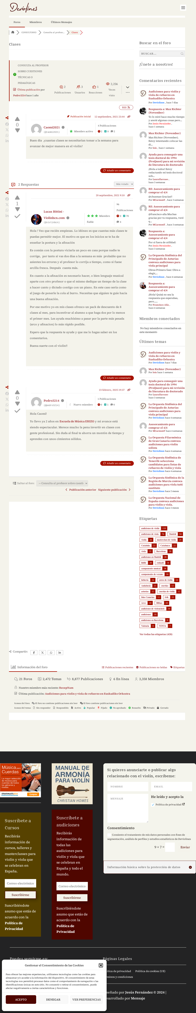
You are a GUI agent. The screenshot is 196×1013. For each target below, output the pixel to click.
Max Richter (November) (165, 133)
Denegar (53, 1000)
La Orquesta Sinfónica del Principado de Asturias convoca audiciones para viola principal (165, 260)
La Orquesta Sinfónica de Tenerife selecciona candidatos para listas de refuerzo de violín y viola (165, 463)
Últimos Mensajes (61, 22)
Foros (17, 22)
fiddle (143, 562)
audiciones (146, 614)
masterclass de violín (166, 539)
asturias (145, 591)
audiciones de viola (150, 534)
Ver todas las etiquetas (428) (156, 634)
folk (166, 597)
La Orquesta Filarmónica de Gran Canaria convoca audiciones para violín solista (165, 443)
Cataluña (145, 545)
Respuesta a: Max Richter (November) (165, 110)
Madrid (172, 534)
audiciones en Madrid (151, 557)
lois (155, 147)
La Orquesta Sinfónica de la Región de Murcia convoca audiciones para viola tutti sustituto (166, 483)
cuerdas (164, 585)
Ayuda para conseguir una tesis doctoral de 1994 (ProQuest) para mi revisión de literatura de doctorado (167, 160)
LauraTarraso (160, 179)
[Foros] (13, 32)
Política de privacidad (169, 804)
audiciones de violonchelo (153, 608)
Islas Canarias (147, 597)
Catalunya (165, 545)
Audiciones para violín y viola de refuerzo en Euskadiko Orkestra (164, 95)
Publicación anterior (82, 490)
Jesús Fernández (162, 123)
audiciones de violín (150, 528)
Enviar (185, 847)
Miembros (35, 22)
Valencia (145, 625)
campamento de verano (152, 574)
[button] (101, 965)
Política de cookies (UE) (150, 971)
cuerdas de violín (167, 591)
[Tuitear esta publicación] (7, 130)
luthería (145, 580)
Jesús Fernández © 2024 (145, 992)
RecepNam (66, 688)
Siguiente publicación (113, 490)
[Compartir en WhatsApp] (7, 135)
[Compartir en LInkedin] (7, 141)
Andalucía (146, 585)
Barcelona (161, 551)
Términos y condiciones (118, 977)
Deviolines (158, 102)
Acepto (21, 1000)
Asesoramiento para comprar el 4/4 (162, 426)
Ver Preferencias (86, 1000)
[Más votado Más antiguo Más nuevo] (124, 183)
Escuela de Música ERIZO (77, 421)
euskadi (160, 562)
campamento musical (151, 568)
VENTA (162, 625)
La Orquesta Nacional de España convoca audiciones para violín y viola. (166, 501)
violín (143, 539)
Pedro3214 (19, 95)
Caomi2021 (52, 127)
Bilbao (159, 602)
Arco (143, 602)
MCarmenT (159, 199)
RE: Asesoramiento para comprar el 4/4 (164, 190)
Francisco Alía (161, 304)
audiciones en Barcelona (152, 620)
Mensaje (138, 998)
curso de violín (165, 580)
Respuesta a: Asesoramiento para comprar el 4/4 (162, 234)
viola (143, 551)
